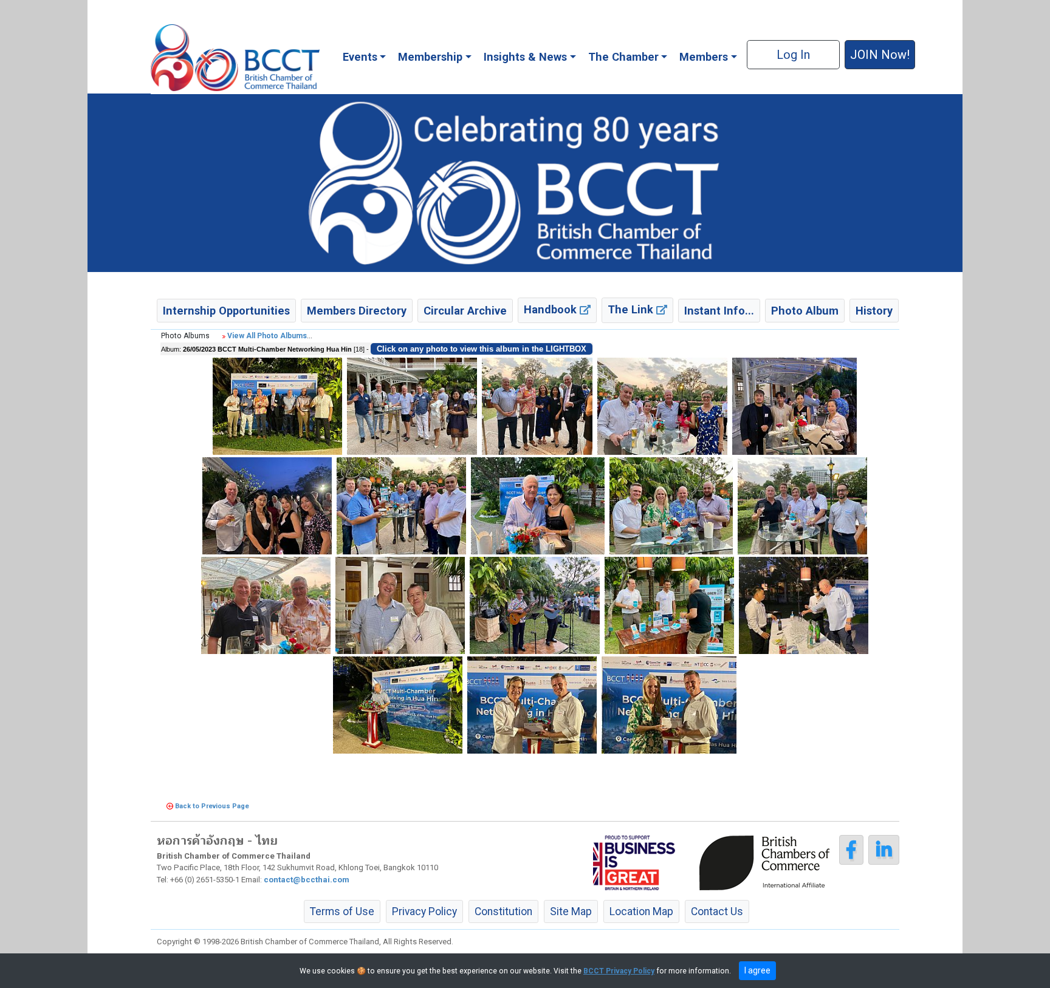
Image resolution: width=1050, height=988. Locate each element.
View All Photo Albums (267, 336)
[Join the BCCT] (525, 182)
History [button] (874, 310)
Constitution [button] (503, 911)
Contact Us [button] (717, 911)
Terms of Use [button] (342, 911)
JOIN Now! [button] (880, 54)
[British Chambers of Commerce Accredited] (767, 862)
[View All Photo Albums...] (223, 336)
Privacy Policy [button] (424, 911)
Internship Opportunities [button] (226, 310)
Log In (793, 54)
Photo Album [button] (805, 310)
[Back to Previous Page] (169, 806)
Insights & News (525, 56)
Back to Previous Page (212, 806)
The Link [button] (632, 309)
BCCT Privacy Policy (618, 971)
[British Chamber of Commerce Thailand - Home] (235, 57)
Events (360, 56)
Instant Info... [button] (719, 310)
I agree (757, 970)
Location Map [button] (641, 911)
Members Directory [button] (357, 310)
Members (703, 56)
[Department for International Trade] (634, 862)
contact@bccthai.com (306, 879)
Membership (430, 56)
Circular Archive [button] (465, 310)
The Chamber (623, 56)
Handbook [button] (552, 309)
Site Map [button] (571, 911)
